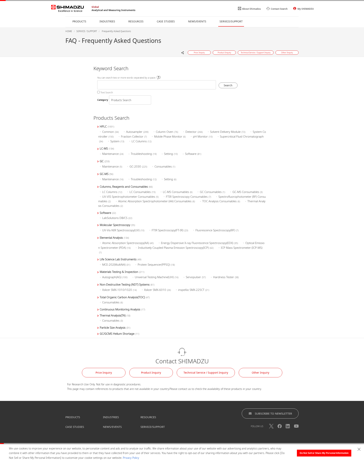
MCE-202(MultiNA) (116, 264)
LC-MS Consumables (177, 192)
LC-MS (107, 148)
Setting (171, 154)
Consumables (165, 166)
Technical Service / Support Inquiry (206, 372)
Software (193, 154)
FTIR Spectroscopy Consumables (188, 196)
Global (95, 7)
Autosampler (137, 132)
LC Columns (141, 141)
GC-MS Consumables (247, 192)
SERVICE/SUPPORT (152, 427)
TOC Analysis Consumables (221, 201)
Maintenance (112, 154)
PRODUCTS (72, 417)
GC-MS (106, 174)
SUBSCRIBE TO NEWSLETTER (273, 413)
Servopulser (196, 277)
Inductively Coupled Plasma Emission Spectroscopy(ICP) (175, 247)
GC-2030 (138, 166)
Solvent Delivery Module (227, 132)
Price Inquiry (104, 372)
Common (110, 132)
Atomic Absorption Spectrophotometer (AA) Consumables (156, 201)
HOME (68, 31)
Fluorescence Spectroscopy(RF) (216, 230)
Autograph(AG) (114, 277)
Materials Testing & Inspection (122, 272)
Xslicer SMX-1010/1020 (119, 290)
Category (102, 100)
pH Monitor (203, 136)
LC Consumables (142, 192)
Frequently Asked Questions (116, 31)
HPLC (107, 126)
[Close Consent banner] (359, 449)
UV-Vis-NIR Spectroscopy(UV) (123, 230)
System (117, 141)
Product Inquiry (151, 372)
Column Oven (167, 132)
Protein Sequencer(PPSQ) (156, 264)
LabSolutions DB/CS (117, 218)
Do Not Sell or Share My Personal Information (324, 453)
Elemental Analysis (114, 237)
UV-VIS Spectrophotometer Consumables (130, 196)
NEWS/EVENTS (112, 427)
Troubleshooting (144, 154)
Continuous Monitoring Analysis (122, 309)
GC (105, 161)
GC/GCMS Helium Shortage (119, 333)
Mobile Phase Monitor (170, 136)
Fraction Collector (134, 136)
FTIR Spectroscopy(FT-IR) (170, 230)
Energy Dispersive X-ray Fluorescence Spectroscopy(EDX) (199, 243)
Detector (194, 132)
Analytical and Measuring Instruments (113, 10)
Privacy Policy (131, 458)
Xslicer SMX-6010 (157, 290)
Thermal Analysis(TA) (115, 315)
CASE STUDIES (74, 427)
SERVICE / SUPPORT (86, 31)
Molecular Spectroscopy (117, 225)
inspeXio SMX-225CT (193, 290)
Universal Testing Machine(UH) (156, 277)
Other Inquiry (260, 372)
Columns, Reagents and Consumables (126, 186)
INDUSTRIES (111, 417)
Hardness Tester (226, 277)
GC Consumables (212, 192)
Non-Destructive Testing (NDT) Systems (127, 284)
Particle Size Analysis (115, 327)
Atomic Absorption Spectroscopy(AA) (128, 243)
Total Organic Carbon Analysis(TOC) (125, 297)
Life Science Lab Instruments (120, 259)
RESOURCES (148, 417)
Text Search (106, 92)
